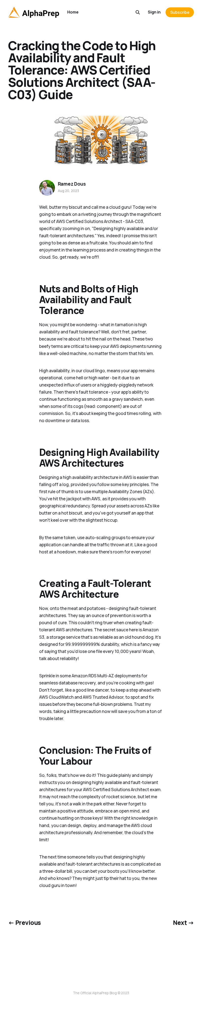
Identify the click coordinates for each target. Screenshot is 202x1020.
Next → (183, 922)
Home (73, 12)
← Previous (24, 922)
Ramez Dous (72, 184)
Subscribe (179, 12)
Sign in (154, 12)
